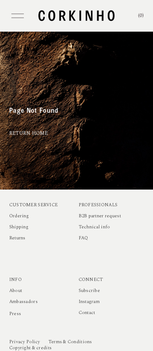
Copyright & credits (30, 348)
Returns (17, 238)
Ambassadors (23, 302)
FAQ (83, 238)
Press (15, 314)
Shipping (18, 227)
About (15, 291)
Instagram (89, 302)
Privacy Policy (24, 342)
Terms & (57, 342)
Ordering (19, 216)
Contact (87, 313)
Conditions (80, 342)
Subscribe (89, 291)
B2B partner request (100, 216)
